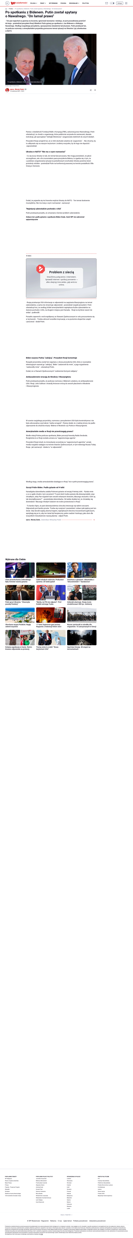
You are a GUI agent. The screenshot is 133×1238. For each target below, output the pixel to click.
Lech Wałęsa (39, 1200)
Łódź (68, 1187)
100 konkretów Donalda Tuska (13, 1195)
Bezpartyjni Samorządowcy (105, 1195)
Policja (7, 1185)
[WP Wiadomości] (20, 3)
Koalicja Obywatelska (103, 1180)
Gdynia (69, 1200)
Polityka (85, 3)
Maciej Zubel (19, 89)
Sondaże (7, 1191)
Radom (69, 1202)
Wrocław (69, 1183)
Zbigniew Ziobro (40, 1185)
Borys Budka (39, 1193)
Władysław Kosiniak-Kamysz (43, 1198)
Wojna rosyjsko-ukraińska (11, 1180)
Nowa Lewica (101, 1191)
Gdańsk (69, 1193)
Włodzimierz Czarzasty (42, 1195)
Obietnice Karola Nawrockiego (13, 1193)
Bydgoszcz (70, 1195)
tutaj (41, 1234)
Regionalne (73, 3)
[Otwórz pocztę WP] (106, 3)
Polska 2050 (101, 1193)
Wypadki (7, 1189)
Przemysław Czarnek (41, 1183)
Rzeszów (69, 1206)
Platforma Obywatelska (104, 1183)
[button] (112, 3)
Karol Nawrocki (40, 1202)
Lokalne (69, 1178)
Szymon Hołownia (41, 1191)
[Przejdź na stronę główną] (7, 5)
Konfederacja (101, 1187)
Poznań (69, 1191)
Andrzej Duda (39, 1187)
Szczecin (69, 1189)
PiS (99, 1178)
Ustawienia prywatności (97, 1221)
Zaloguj (119, 3)
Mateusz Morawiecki (41, 1180)
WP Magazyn (8, 1178)
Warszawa (69, 1180)
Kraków (69, 1185)
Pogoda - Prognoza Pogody (12, 1187)
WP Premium (53, 3)
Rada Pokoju (8, 1183)
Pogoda (63, 3)
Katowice (69, 1204)
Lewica (99, 1189)
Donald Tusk (39, 1189)
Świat (42, 3)
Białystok (69, 1198)
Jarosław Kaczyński (41, 1178)
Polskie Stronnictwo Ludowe (105, 1185)
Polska (33, 3)
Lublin (68, 1208)
